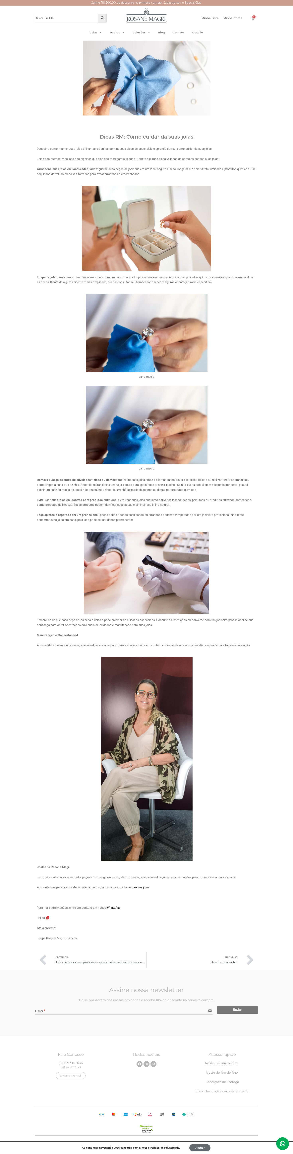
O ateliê (197, 32)
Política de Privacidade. (165, 1148)
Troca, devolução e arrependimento (222, 1091)
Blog (161, 32)
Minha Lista (210, 18)
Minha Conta (232, 18)
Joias (93, 32)
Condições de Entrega (222, 1082)
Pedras (115, 32)
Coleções (139, 32)
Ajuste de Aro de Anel (222, 1072)
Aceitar (200, 1148)
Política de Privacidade (222, 1063)
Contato (178, 32)
